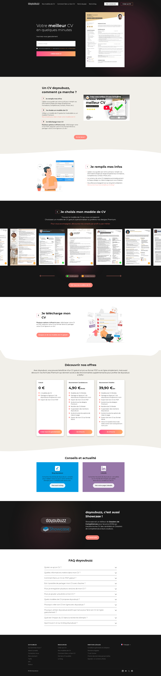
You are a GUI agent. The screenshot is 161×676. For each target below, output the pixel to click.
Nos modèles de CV (64, 650)
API (29, 662)
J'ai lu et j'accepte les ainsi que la (56, 48)
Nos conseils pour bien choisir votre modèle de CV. (58, 117)
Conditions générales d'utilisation (99, 648)
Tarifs (30, 659)
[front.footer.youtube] (126, 671)
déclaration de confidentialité (67, 48)
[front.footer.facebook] (132, 671)
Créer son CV (62, 648)
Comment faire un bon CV (66, 653)
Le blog (60, 659)
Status (30, 664)
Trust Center (92, 653)
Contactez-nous (33, 653)
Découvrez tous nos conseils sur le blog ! (101, 185)
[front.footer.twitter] (129, 671)
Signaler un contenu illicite (97, 659)
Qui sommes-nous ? (34, 648)
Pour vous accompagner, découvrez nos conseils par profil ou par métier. (80, 224)
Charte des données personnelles (99, 656)
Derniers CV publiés (64, 656)
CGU (51, 48)
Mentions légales (93, 650)
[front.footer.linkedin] (123, 671)
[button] (113, 276)
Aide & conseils (33, 650)
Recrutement (32, 656)
